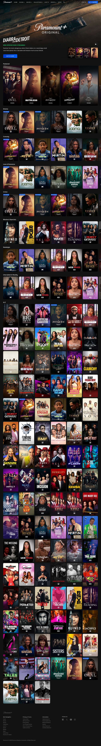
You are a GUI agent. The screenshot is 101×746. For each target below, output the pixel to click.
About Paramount (46, 726)
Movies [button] (28, 2)
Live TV (47, 2)
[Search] (64, 2)
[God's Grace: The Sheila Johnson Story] (26, 456)
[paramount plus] (7, 2)
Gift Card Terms (26, 720)
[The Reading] (90, 598)
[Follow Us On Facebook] (63, 719)
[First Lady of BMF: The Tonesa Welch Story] (42, 433)
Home (15, 2)
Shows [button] (21, 2)
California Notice (26, 727)
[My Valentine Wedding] (26, 574)
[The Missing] (10, 551)
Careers (44, 724)
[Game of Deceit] (90, 433)
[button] (12, 86)
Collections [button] (38, 2)
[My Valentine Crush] (10, 574)
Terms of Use (25, 719)
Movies (4, 722)
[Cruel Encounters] (42, 386)
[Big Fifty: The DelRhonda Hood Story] (26, 315)
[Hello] (58, 456)
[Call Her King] (42, 362)
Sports (4, 727)
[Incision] (42, 480)
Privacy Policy (26, 722)
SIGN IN (84, 2)
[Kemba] (74, 480)
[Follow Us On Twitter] (67, 719)
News (59, 2)
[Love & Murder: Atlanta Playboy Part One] (58, 503)
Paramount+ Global (7, 734)
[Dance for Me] (58, 386)
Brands (4, 729)
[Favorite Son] (90, 409)
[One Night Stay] (10, 598)
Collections (5, 724)
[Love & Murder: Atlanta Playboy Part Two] (74, 503)
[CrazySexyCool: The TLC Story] (26, 386)
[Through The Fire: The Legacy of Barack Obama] (26, 668)
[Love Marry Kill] (90, 503)
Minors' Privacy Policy (27, 726)
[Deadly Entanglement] (90, 386)
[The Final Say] (10, 433)
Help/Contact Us (46, 719)
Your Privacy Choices (27, 724)
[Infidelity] (58, 480)
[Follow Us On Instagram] (75, 719)
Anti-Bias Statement (46, 727)
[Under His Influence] (26, 692)
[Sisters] (58, 645)
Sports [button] (53, 2)
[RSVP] (74, 598)
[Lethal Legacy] (10, 503)
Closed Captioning (46, 720)
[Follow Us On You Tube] (71, 719)
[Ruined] (74, 621)
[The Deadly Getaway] (10, 409)
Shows (4, 720)
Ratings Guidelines (46, 722)
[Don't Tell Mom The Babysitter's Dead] (42, 409)
